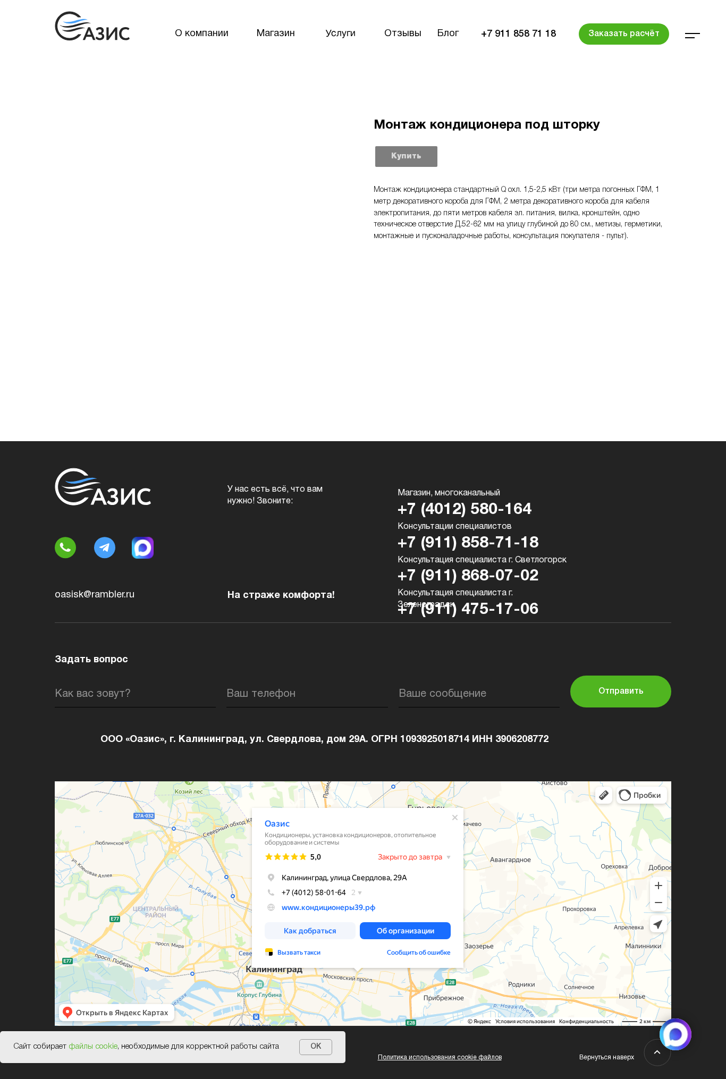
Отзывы (402, 33)
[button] (624, 34)
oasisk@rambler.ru (94, 595)
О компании (202, 33)
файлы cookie (93, 1046)
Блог (448, 33)
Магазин (276, 33)
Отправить (621, 691)
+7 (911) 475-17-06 (468, 610)
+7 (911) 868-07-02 (468, 576)
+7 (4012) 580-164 (464, 510)
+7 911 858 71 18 (518, 34)
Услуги (341, 34)
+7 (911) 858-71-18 (468, 543)
